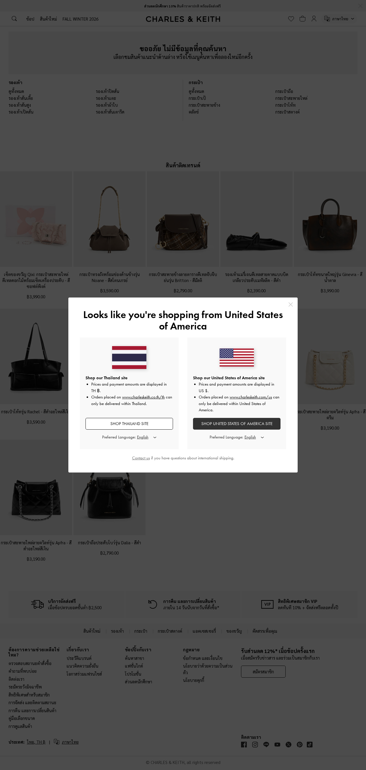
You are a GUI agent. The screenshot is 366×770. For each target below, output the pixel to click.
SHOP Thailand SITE (129, 423)
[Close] (291, 304)
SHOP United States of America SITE (236, 423)
